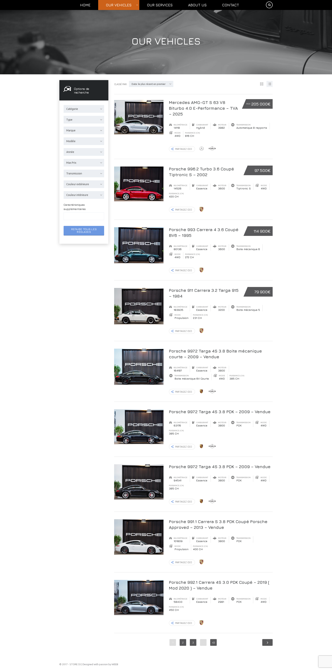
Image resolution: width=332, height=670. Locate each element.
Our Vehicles (119, 5)
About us (197, 5)
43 (213, 642)
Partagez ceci (183, 149)
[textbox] (68, 216)
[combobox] (84, 109)
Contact (230, 5)
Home (85, 5)
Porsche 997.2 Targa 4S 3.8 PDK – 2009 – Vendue (220, 411)
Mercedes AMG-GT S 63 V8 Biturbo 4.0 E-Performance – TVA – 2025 (203, 108)
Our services (160, 5)
